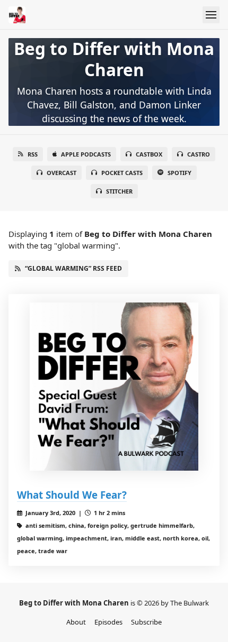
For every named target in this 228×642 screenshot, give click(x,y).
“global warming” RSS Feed (73, 268)
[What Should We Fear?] (114, 386)
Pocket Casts (122, 173)
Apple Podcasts (86, 154)
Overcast (61, 173)
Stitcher (119, 191)
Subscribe (146, 622)
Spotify (179, 173)
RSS (33, 154)
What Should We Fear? (72, 494)
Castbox (149, 154)
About (76, 622)
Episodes (108, 622)
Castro (198, 154)
